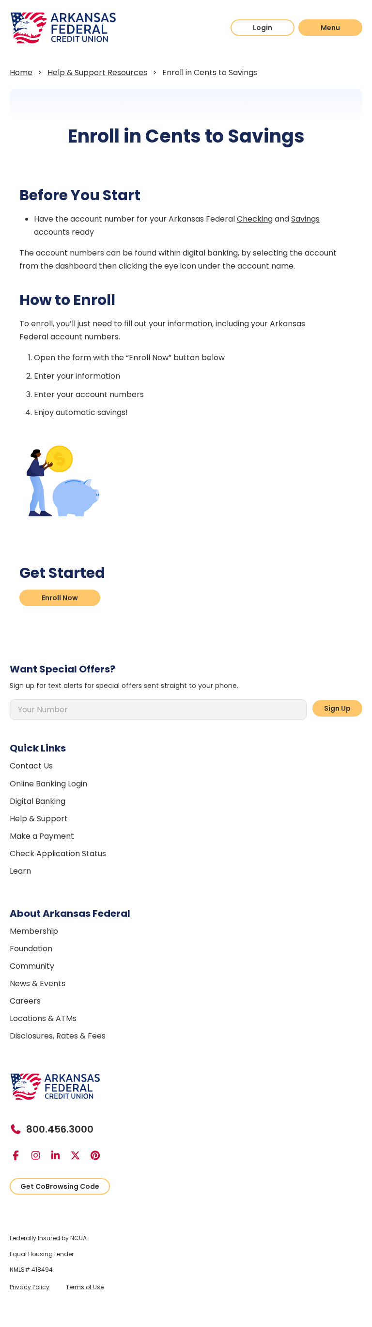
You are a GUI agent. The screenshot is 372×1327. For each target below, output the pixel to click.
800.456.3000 (59, 1129)
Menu (330, 27)
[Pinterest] (99, 1155)
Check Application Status (58, 853)
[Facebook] (20, 1155)
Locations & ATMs (43, 1018)
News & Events (37, 983)
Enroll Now (60, 598)
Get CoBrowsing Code (59, 1186)
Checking (255, 218)
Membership (34, 931)
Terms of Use (85, 1287)
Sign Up (337, 708)
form (81, 357)
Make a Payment (42, 836)
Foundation (31, 948)
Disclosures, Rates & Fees (58, 1035)
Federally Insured (35, 1238)
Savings (305, 218)
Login (262, 27)
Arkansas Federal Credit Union (63, 28)
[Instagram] (39, 1155)
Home (21, 72)
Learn (20, 871)
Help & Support (39, 818)
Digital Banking (37, 801)
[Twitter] (79, 1155)
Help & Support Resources (97, 72)
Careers (25, 1001)
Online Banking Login (48, 783)
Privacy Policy (29, 1287)
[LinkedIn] (59, 1155)
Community (32, 966)
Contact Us (31, 765)
